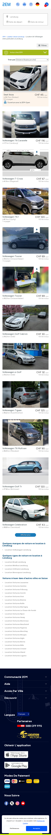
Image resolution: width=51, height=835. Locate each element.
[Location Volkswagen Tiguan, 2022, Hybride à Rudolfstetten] (25, 394)
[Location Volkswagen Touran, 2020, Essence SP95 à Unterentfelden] (25, 240)
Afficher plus (25, 535)
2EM (3, 37)
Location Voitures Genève (15, 586)
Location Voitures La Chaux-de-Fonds (20, 610)
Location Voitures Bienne (15, 600)
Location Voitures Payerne (16, 628)
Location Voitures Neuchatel (17, 624)
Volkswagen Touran (11, 256)
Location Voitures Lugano (15, 655)
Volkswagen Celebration (14, 524)
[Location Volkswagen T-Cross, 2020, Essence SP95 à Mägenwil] (25, 163)
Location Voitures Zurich (15, 593)
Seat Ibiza (8, 94)
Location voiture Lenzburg (15, 37)
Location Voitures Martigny (16, 607)
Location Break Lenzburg (15, 562)
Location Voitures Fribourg (16, 589)
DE (38, 5)
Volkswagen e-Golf (11, 372)
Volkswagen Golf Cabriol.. (14, 334)
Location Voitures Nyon (15, 614)
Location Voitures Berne (15, 642)
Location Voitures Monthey (16, 631)
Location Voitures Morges (15, 635)
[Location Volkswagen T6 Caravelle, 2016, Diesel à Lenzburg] (25, 124)
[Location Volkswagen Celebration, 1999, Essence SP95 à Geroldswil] (25, 509)
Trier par (11, 60)
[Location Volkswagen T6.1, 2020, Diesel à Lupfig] (25, 201)
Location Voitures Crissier (15, 649)
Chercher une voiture (18, 5)
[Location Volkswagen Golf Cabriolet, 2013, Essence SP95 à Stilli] (25, 318)
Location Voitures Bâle (14, 645)
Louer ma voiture (25, 5)
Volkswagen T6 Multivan (13, 448)
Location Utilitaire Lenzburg (17, 569)
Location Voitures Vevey (15, 617)
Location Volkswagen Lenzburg (18, 550)
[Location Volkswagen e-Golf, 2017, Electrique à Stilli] (25, 356)
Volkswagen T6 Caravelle (14, 140)
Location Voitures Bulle (14, 603)
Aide (31, 5)
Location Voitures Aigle (14, 638)
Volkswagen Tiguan (11, 410)
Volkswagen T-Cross (12, 178)
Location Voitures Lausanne (16, 582)
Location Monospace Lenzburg (18, 572)
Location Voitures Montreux (17, 621)
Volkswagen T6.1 (10, 216)
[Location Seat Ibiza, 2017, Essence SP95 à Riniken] (25, 79)
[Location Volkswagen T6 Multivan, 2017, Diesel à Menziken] (25, 432)
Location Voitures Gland (15, 652)
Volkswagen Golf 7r (11, 486)
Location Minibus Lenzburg (16, 565)
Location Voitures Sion (14, 596)
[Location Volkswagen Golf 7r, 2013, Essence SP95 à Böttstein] (25, 470)
